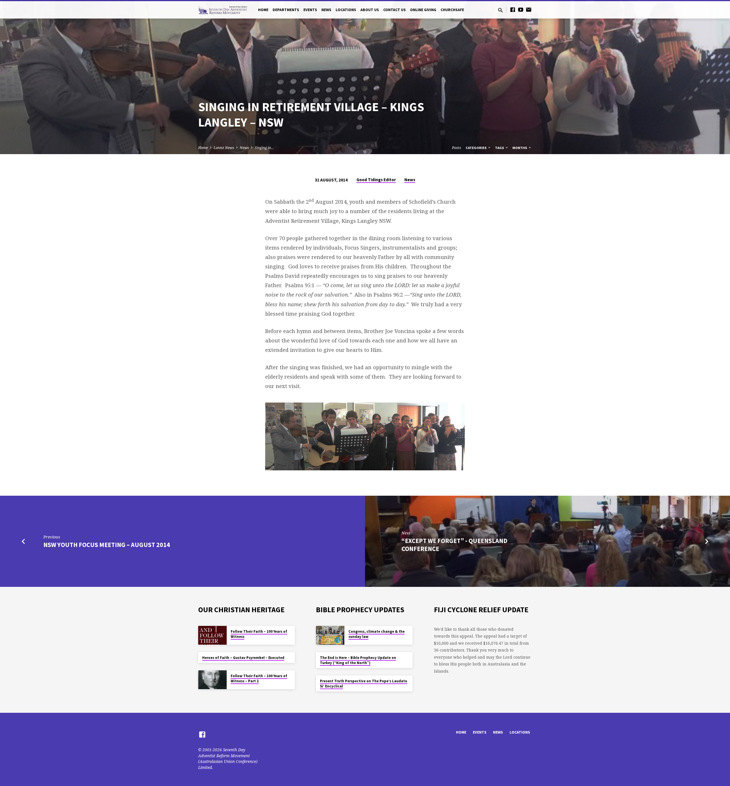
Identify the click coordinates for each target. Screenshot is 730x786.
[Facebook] (513, 9)
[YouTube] (521, 9)
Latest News (224, 147)
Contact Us (394, 9)
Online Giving (423, 9)
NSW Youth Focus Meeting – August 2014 (106, 545)
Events (310, 9)
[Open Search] (500, 10)
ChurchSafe (452, 9)
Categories (476, 148)
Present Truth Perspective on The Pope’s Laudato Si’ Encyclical (363, 684)
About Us (369, 9)
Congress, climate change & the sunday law (376, 634)
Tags (500, 148)
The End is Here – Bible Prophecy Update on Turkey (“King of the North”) (358, 660)
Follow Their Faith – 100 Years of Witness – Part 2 (259, 678)
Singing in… (264, 147)
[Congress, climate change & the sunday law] (330, 635)
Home (263, 9)
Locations (346, 9)
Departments (286, 9)
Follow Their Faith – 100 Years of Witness (259, 634)
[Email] (529, 9)
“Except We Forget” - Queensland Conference (454, 545)
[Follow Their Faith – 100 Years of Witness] (212, 635)
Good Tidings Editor (376, 179)
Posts (456, 147)
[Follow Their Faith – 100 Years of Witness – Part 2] (212, 679)
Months (520, 148)
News (326, 9)
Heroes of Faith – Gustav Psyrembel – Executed (243, 657)
